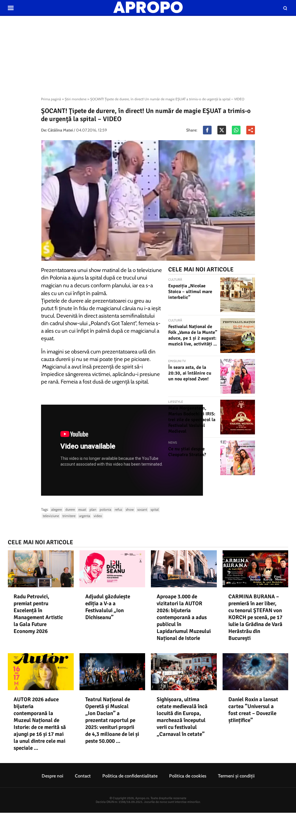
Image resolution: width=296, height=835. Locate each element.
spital (155, 509)
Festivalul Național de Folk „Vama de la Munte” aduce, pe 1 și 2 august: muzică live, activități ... (192, 335)
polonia (105, 509)
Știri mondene (75, 99)
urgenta (84, 516)
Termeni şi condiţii (236, 776)
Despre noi (52, 776)
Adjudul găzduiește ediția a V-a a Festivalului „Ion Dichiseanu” (107, 607)
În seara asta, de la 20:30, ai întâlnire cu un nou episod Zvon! (189, 373)
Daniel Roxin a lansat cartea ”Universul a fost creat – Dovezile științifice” (253, 710)
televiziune (51, 516)
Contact (83, 776)
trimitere (68, 516)
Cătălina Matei (60, 130)
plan (93, 509)
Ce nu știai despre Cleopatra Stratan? (187, 452)
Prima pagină (51, 99)
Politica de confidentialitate (130, 776)
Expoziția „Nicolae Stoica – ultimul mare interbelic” (190, 291)
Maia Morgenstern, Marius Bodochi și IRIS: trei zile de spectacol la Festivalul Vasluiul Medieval (191, 419)
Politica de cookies (187, 776)
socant (142, 509)
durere (70, 509)
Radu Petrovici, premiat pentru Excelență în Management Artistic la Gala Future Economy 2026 (38, 614)
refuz (118, 509)
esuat (82, 509)
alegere (56, 509)
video (98, 516)
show (130, 509)
